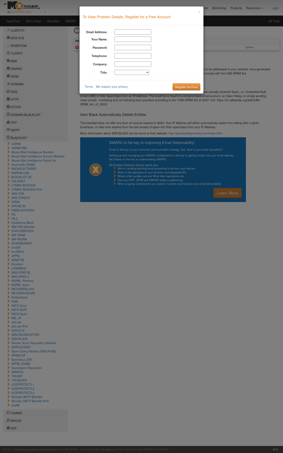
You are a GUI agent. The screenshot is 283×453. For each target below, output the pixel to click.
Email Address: (97, 32)
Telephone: (100, 56)
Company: (100, 64)
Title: (104, 72)
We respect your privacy (112, 86)
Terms (89, 86)
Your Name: (99, 39)
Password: (100, 47)
